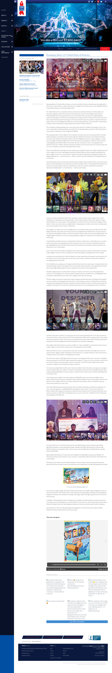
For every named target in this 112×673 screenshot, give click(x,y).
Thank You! (97, 40)
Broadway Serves (25, 653)
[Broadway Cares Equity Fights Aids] (22, 8)
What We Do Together (90, 48)
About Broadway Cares (68, 648)
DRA (51, 648)
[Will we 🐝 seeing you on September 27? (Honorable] (77, 588)
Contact (4, 57)
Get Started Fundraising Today (52, 637)
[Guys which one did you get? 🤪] (56, 609)
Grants (51, 650)
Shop (78, 48)
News (3, 31)
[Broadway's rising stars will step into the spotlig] (77, 609)
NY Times (36, 641)
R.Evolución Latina (26, 655)
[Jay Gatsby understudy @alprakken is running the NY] (56, 588)
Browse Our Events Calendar (72, 637)
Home (3, 10)
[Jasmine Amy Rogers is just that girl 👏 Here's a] (98, 588)
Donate (105, 48)
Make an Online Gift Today (32, 637)
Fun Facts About (77, 487)
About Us (60, 48)
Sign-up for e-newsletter (55, 657)
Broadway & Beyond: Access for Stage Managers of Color (34, 648)
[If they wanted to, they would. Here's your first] (98, 609)
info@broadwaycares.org (99, 653)
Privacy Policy (66, 655)
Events (70, 48)
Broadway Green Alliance (27, 650)
